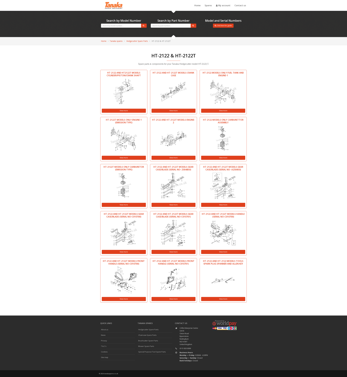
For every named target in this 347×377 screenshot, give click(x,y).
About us (104, 329)
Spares (208, 5)
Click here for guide (224, 25)
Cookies (104, 352)
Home (197, 5)
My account (224, 5)
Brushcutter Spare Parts (148, 340)
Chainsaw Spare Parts (147, 335)
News (103, 335)
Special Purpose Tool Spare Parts (152, 352)
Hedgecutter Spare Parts (137, 41)
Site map (104, 357)
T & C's (103, 346)
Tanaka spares (116, 41)
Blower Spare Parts (146, 346)
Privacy (104, 340)
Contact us (240, 5)
